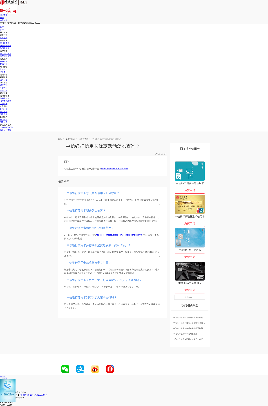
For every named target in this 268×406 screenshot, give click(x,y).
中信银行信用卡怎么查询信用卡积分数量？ (93, 193)
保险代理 (3, 90)
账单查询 (3, 38)
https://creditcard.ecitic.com (114, 168)
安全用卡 (3, 104)
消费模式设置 (5, 56)
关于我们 (3, 376)
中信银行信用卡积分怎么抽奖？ (86, 210)
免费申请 (189, 190)
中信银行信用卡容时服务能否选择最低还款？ (191, 328)
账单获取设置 (5, 53)
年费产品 (3, 88)
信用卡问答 (70, 139)
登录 (2, 18)
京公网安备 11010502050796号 (33, 395)
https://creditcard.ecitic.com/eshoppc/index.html (119, 235)
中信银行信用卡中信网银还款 (185, 334)
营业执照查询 (5, 130)
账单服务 (3, 112)
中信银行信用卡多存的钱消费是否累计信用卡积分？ (99, 245)
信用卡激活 (4, 48)
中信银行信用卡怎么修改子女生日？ (89, 262)
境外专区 (3, 72)
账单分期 (3, 80)
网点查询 (3, 15)
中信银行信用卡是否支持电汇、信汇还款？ (190, 339)
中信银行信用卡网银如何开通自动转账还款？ (191, 317)
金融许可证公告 (6, 127)
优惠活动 (3, 69)
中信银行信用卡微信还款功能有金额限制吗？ (191, 323)
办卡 (2, 30)
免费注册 (3, 20)
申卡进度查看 (5, 46)
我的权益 (3, 64)
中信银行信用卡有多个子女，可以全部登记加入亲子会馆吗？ (104, 280)
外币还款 (3, 109)
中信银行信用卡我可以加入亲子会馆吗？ (92, 297)
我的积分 (3, 61)
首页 (2, 27)
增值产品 (3, 85)
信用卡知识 (4, 98)
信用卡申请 (4, 43)
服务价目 (3, 122)
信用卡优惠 (83, 139)
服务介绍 (3, 114)
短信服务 (3, 119)
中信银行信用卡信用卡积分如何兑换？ (90, 227)
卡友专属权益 (5, 101)
